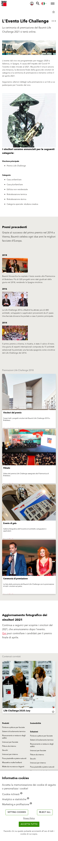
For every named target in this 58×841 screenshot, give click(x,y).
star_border (53, 12)
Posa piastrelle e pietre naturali (14, 758)
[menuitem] (32, 3)
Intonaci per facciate (10, 742)
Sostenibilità (35, 723)
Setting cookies (17, 812)
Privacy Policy (29, 818)
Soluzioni (34, 731)
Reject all (45, 812)
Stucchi (5, 750)
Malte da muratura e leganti (13, 766)
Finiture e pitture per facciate (13, 727)
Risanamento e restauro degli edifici (13, 737)
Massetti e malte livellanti (12, 762)
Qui (4, 633)
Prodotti (5, 723)
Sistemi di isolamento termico (13, 731)
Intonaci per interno (10, 754)
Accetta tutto (29, 824)
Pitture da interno (9, 746)
